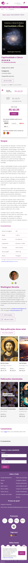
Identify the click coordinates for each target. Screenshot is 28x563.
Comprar (14, 113)
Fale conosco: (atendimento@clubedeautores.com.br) (14, 507)
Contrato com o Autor (6, 494)
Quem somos (4, 486)
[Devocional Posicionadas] (9, 394)
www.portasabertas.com (16, 310)
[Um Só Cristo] (9, 348)
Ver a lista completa (7, 332)
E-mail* (3, 459)
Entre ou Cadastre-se (19, 3)
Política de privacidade (21, 477)
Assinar (5, 467)
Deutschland (17, 7)
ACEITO (22, 553)
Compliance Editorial (21, 480)
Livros (8, 14)
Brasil (2, 7)
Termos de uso (4, 491)
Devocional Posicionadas (8, 409)
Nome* (3, 453)
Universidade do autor (21, 486)
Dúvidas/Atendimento (6, 477)
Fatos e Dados (4, 489)
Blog (2, 483)
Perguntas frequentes (6, 504)
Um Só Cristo (5, 363)
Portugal (6, 7)
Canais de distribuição (21, 491)
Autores (3, 480)
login (5, 431)
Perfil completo (8, 315)
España (11, 7)
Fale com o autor (8, 319)
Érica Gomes (4, 411)
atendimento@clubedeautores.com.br (9, 261)
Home (4, 14)
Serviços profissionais (21, 483)
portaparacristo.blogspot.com (18, 308)
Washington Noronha (10, 62)
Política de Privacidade (8, 557)
